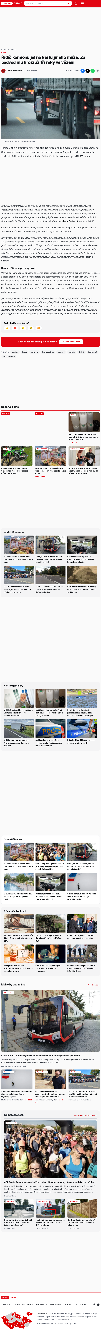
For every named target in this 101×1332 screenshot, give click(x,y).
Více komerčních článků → (85, 1115)
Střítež (81, 352)
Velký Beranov (9, 356)
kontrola (34, 352)
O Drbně (16, 1304)
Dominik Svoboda (27, 142)
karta (24, 352)
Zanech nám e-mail (71, 342)
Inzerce (83, 1304)
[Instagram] (98, 1304)
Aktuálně (5, 49)
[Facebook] (94, 1304)
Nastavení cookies (54, 1304)
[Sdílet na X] (87, 71)
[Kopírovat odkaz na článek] (97, 71)
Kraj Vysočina (48, 352)
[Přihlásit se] (76, 3)
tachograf (92, 352)
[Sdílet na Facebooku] (82, 71)
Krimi (13, 49)
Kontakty (40, 1304)
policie (72, 352)
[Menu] (82, 3)
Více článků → (94, 985)
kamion (15, 352)
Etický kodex (28, 1304)
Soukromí (5, 1304)
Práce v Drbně (71, 1304)
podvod (61, 352)
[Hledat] (69, 3)
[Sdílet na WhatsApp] (92, 71)
